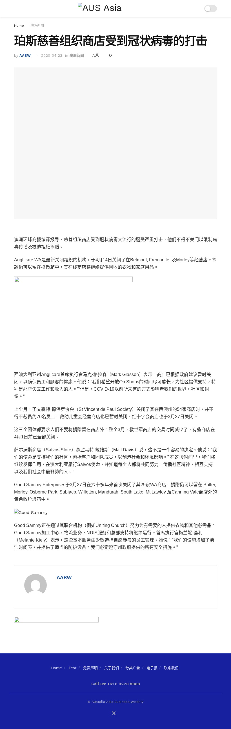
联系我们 (171, 668)
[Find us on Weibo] (128, 713)
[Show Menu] (16, 8)
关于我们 (111, 668)
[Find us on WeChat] (106, 713)
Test (72, 668)
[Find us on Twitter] (114, 713)
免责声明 (90, 668)
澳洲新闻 (37, 26)
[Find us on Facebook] (99, 713)
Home (19, 26)
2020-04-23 (51, 55)
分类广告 (132, 668)
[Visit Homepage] (111, 8)
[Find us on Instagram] (121, 713)
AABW (25, 55)
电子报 (151, 668)
